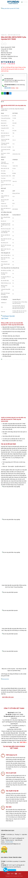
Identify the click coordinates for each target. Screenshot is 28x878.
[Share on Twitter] (5, 93)
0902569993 (12, 870)
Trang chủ (3, 35)
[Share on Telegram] (10, 93)
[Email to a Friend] (7, 93)
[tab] (14, 101)
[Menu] (2, 2)
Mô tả (2, 101)
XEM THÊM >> (23, 742)
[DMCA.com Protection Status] (4, 849)
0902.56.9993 (7, 88)
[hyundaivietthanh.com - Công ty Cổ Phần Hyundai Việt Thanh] (13, 2)
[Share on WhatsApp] (2, 93)
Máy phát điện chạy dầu (14, 35)
